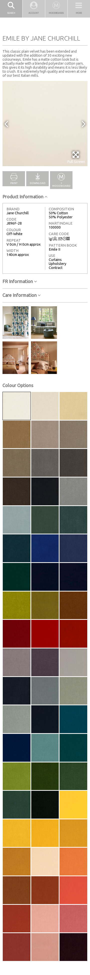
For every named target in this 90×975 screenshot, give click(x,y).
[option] (45, 123)
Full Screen (76, 162)
